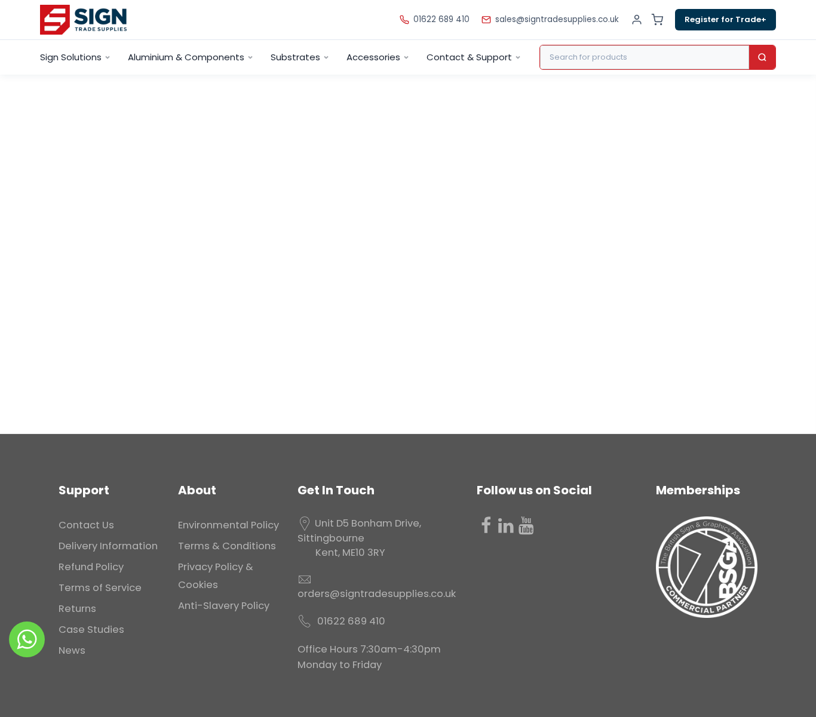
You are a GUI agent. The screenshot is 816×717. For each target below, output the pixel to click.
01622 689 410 (441, 19)
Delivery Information (108, 546)
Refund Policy (91, 567)
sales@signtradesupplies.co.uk (557, 19)
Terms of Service (100, 588)
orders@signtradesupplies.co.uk (376, 594)
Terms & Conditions (227, 546)
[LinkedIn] (506, 525)
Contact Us (86, 525)
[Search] (762, 57)
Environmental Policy (228, 525)
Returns (77, 609)
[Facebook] (486, 525)
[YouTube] (526, 525)
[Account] (637, 20)
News (72, 650)
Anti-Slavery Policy (223, 606)
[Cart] (657, 20)
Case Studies (91, 629)
